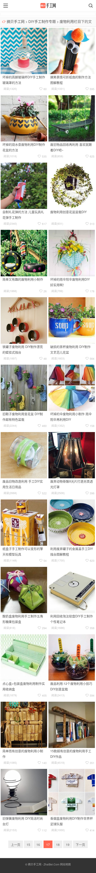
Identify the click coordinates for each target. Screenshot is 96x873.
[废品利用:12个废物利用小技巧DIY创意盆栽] (71, 657)
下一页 (80, 844)
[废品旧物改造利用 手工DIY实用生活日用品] (23, 455)
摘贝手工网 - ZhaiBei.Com (43, 864)
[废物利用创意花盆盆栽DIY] (71, 185)
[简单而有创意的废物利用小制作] (23, 724)
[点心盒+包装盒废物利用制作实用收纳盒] (23, 657)
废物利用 (67, 21)
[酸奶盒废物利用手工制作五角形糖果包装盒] (23, 589)
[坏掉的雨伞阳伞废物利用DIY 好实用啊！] (71, 252)
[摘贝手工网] (48, 5)
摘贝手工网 (16, 21)
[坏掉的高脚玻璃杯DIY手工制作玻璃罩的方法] (23, 50)
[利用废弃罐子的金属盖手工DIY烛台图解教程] (71, 522)
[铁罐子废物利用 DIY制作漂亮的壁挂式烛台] (23, 320)
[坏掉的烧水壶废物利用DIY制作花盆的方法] (23, 117)
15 (28, 844)
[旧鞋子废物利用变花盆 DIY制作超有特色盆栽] (23, 387)
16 (38, 844)
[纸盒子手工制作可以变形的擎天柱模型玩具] (23, 522)
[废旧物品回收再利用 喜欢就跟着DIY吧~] (71, 117)
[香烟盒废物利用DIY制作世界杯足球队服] (71, 791)
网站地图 (65, 864)
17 (48, 844)
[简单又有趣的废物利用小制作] (23, 252)
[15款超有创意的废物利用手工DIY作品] (71, 724)
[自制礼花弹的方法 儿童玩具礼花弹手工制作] (23, 185)
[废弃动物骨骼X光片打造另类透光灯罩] (71, 455)
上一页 (15, 844)
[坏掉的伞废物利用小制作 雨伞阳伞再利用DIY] (71, 387)
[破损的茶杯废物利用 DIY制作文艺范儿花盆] (71, 320)
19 (67, 844)
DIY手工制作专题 (42, 21)
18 (58, 844)
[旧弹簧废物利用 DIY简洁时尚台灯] (23, 791)
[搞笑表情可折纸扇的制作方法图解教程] (71, 50)
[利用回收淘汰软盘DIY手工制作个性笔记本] (71, 589)
